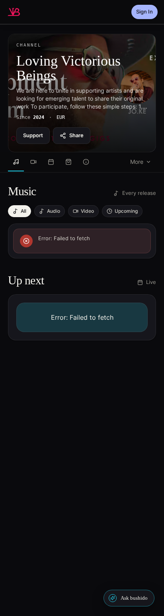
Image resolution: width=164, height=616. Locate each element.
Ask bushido (134, 598)
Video (87, 211)
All (23, 211)
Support (33, 135)
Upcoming (126, 211)
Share (76, 135)
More (136, 161)
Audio (53, 211)
